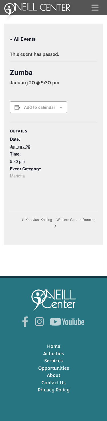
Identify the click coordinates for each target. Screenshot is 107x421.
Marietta (17, 176)
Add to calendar (39, 107)
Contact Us (53, 382)
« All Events (23, 39)
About (53, 375)
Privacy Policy (54, 390)
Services (53, 360)
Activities (53, 353)
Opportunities (53, 368)
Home (53, 346)
